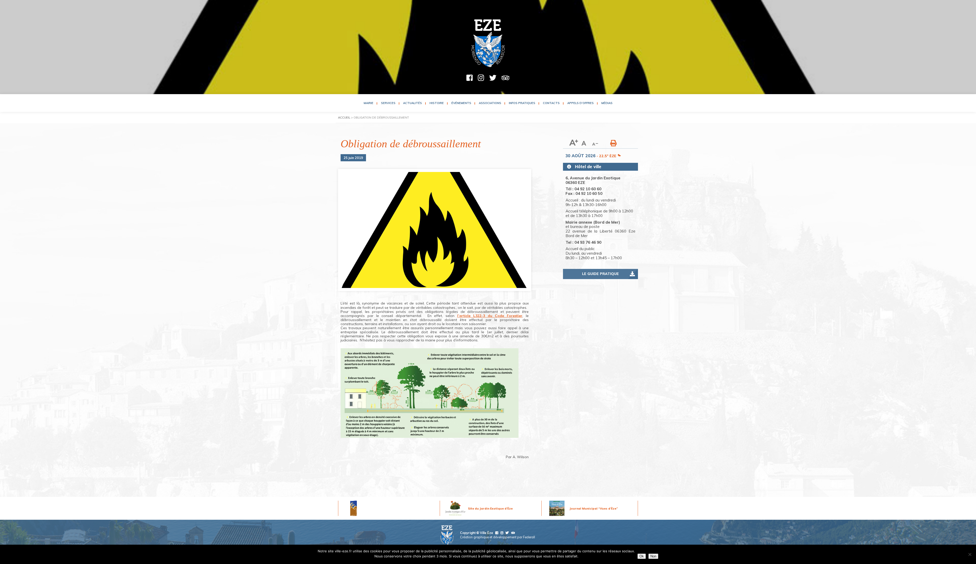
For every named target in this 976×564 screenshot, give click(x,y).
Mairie (368, 103)
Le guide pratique (600, 273)
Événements (461, 103)
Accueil (344, 117)
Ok (641, 556)
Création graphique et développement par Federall (497, 537)
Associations (490, 103)
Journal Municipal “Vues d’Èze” (594, 508)
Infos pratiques (522, 103)
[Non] (969, 554)
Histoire (437, 103)
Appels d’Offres (580, 103)
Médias (607, 103)
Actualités (412, 103)
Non (653, 556)
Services (388, 103)
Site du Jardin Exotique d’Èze (490, 508)
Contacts (551, 103)
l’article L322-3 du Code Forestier (489, 315)
